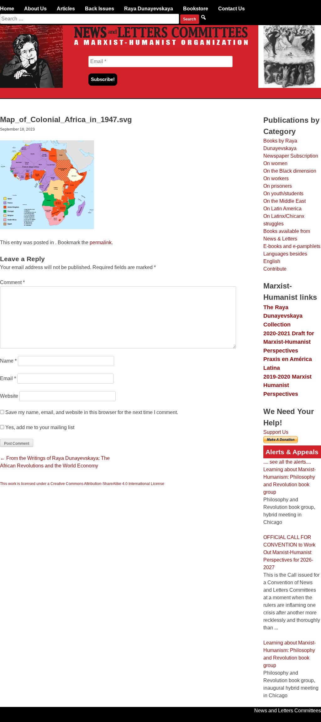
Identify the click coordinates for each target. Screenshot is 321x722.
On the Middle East (284, 201)
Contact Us (231, 8)
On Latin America (282, 208)
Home (7, 8)
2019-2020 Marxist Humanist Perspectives (287, 385)
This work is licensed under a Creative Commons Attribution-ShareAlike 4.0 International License (82, 484)
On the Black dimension (289, 171)
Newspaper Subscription (290, 156)
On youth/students (283, 193)
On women (275, 163)
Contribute (275, 269)
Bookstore (195, 8)
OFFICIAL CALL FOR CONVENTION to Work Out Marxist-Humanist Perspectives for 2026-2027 (289, 552)
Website (9, 396)
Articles (66, 8)
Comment (12, 282)
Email (8, 378)
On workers (276, 178)
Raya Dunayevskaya (148, 8)
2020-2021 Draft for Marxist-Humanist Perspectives (288, 342)
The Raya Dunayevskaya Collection (283, 316)
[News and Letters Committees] (160, 45)
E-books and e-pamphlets (291, 246)
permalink (101, 242)
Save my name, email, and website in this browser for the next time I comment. (91, 412)
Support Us (275, 432)
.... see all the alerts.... (287, 462)
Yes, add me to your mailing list (39, 427)
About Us (35, 8)
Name (8, 361)
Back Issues (99, 8)
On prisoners (277, 186)
